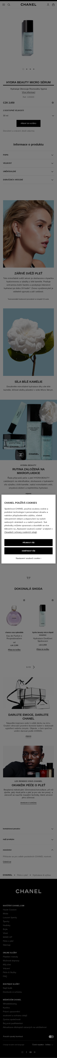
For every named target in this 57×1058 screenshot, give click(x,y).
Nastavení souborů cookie (28, 558)
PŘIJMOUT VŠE (28, 542)
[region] (28, 529)
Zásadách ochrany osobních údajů (20, 532)
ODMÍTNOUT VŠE (28, 551)
